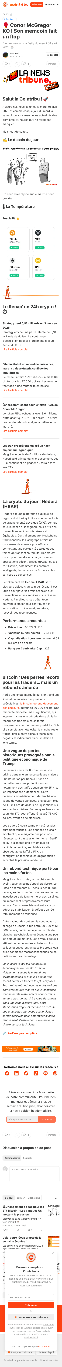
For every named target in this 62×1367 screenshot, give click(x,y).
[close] (52, 1253)
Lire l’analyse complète (22, 1033)
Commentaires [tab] (12, 1158)
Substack (8, 1360)
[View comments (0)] (17, 64)
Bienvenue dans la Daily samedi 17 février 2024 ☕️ (22, 1220)
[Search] (56, 1198)
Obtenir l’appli (46, 1352)
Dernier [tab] (21, 1197)
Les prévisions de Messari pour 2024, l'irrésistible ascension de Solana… (23, 1247)
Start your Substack (21, 1352)
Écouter (54, 54)
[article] (31, 1218)
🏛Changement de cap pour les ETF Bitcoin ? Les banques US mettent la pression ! (23, 1210)
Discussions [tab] (34, 1197)
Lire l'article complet (15, 349)
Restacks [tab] (27, 1158)
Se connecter (52, 4)
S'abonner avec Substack (33, 1317)
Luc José (14, 53)
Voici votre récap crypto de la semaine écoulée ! (22, 1239)
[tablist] (18, 1158)
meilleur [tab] (8, 1197)
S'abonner (37, 4)
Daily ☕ (7, 14)
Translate (9, 19)
